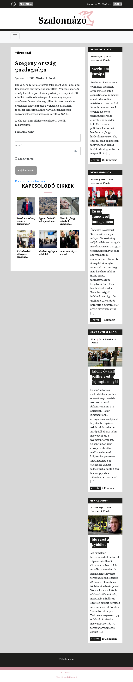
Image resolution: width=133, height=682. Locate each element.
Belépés (118, 4)
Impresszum (66, 672)
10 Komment (109, 159)
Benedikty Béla (98, 179)
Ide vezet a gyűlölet (100, 542)
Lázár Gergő (97, 507)
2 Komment (108, 488)
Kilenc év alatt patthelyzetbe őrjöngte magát (105, 376)
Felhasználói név (24, 131)
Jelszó (18, 145)
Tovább (96, 160)
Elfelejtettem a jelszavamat (31, 181)
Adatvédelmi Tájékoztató (66, 677)
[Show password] (75, 151)
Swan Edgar (96, 56)
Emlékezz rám (25, 158)
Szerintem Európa (100, 71)
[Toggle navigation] (15, 35)
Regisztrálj (26, 4)
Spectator (19, 78)
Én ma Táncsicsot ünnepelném (102, 216)
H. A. (93, 339)
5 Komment (108, 319)
